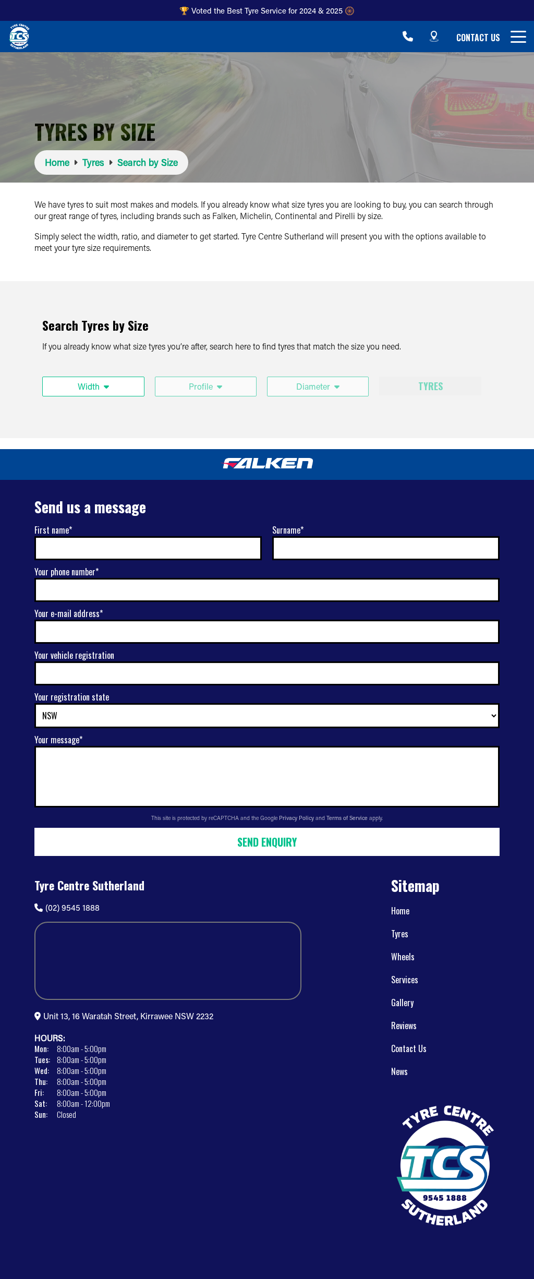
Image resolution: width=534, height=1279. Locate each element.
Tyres (399, 933)
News (399, 1071)
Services (404, 979)
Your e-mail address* (68, 613)
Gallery (402, 1002)
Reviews (404, 1025)
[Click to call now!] (408, 36)
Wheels (403, 956)
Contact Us (478, 37)
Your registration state (71, 697)
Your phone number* (66, 571)
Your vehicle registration (74, 655)
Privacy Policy (297, 818)
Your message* (58, 739)
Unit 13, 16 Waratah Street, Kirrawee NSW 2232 (128, 1015)
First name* (53, 530)
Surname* (288, 530)
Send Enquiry (267, 842)
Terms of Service (347, 818)
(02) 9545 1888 (72, 907)
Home (400, 910)
